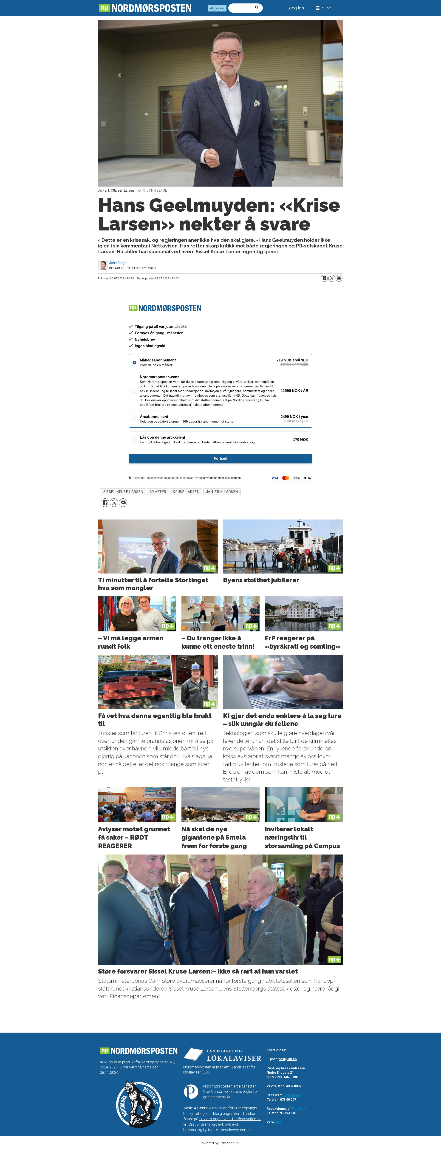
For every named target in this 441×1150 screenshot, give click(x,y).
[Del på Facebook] (324, 278)
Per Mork (299, 1108)
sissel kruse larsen (123, 492)
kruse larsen (186, 492)
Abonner (217, 8)
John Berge (291, 1095)
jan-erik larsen (222, 492)
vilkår (278, 1122)
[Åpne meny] (323, 8)
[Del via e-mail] (339, 278)
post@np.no (287, 1059)
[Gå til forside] (145, 8)
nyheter (158, 492)
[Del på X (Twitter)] (331, 278)
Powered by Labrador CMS (221, 1143)
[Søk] (258, 8)
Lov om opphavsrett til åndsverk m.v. (230, 1118)
